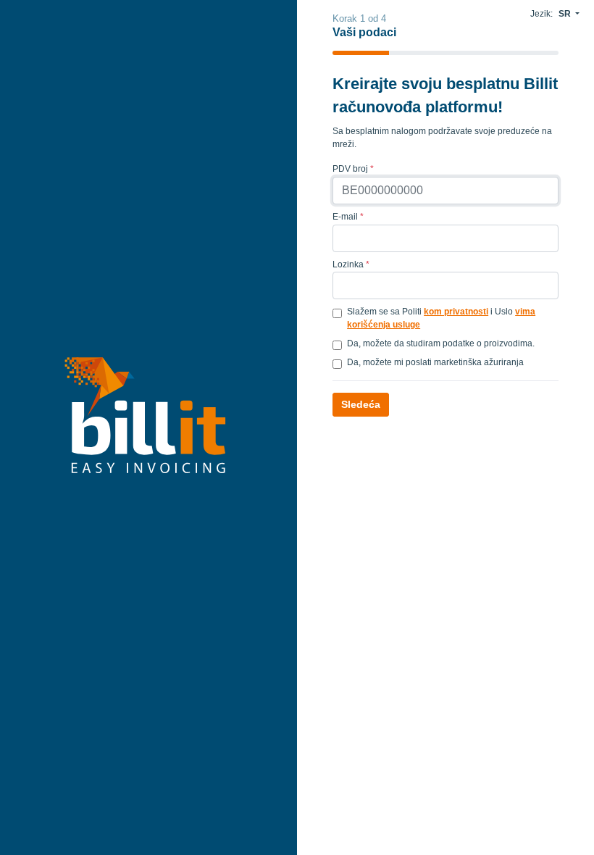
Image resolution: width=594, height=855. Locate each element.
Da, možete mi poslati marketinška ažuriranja (435, 362)
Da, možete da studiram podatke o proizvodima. (441, 343)
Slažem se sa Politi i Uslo (441, 318)
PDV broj (353, 169)
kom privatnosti (456, 311)
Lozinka (350, 264)
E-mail (348, 217)
